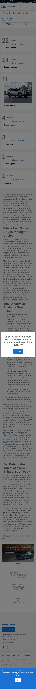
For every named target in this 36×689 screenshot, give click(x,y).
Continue (18, 351)
